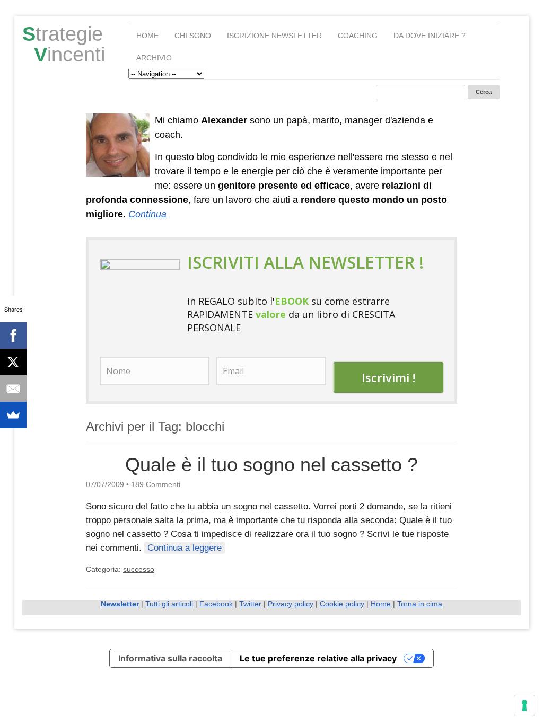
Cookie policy (342, 603)
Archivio (154, 58)
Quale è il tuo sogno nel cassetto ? (271, 464)
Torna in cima (419, 603)
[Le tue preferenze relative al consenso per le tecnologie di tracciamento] (524, 705)
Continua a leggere (184, 548)
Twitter (250, 603)
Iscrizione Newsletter (274, 35)
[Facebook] (13, 335)
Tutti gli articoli (169, 603)
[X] (13, 362)
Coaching (358, 35)
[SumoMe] (13, 415)
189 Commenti (155, 484)
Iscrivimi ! (388, 377)
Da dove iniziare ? (429, 35)
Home (147, 35)
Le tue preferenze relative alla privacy (318, 658)
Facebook (216, 603)
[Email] (13, 388)
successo (138, 569)
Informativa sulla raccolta (170, 658)
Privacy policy (290, 603)
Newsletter (120, 603)
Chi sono (192, 35)
